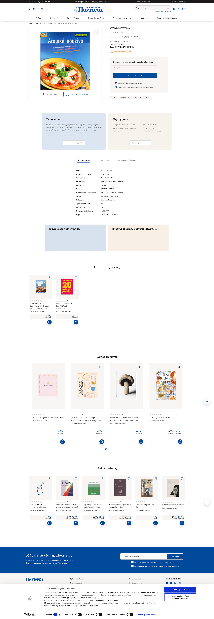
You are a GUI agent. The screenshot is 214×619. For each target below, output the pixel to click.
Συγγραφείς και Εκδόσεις (167, 18)
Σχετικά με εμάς (76, 583)
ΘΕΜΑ (36, 23)
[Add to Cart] (49, 322)
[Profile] (179, 9)
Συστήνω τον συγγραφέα (79, 94)
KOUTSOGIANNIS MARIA (38, 309)
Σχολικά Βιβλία (73, 18)
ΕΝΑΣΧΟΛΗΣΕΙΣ (44, 23)
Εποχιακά (54, 18)
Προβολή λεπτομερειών (147, 615)
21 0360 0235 (46, 2)
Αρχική (31, 23)
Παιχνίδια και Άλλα (96, 18)
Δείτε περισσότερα (74, 142)
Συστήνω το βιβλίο (52, 94)
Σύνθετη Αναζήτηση (163, 11)
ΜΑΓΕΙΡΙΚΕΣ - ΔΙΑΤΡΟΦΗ (57, 23)
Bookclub (144, 18)
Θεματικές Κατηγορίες (122, 18)
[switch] (78, 614)
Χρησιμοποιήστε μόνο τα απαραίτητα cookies (180, 597)
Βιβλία (38, 18)
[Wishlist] (174, 9)
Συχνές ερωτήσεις (135, 583)
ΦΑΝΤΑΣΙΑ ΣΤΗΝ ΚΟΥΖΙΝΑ (124, 47)
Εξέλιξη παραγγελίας (178, 2)
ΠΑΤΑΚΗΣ (120, 44)
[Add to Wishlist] (96, 32)
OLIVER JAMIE (61, 309)
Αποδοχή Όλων (180, 590)
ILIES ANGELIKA (116, 32)
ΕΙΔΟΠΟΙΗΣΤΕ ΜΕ (135, 75)
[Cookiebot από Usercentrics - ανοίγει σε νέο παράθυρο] (29, 614)
